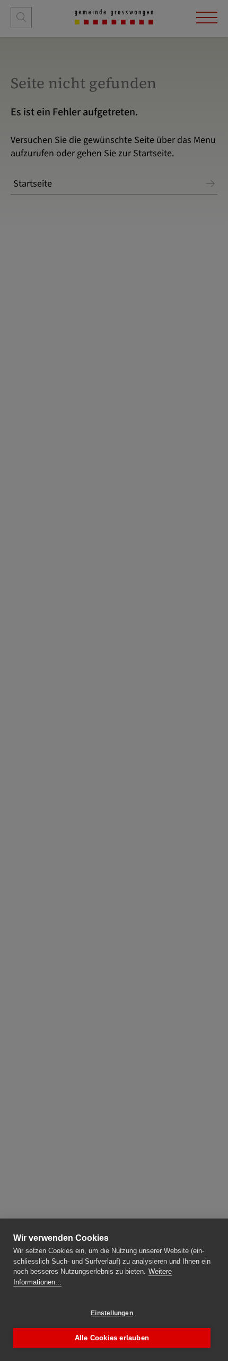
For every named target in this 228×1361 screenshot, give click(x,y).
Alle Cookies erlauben (112, 1338)
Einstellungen (112, 1313)
